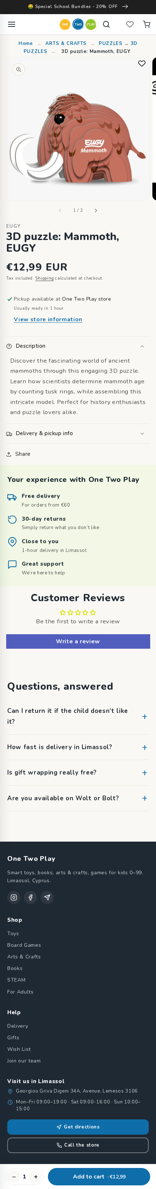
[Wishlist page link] (130, 24)
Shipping (44, 278)
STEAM (16, 980)
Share (23, 454)
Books (14, 968)
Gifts (13, 1037)
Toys (13, 933)
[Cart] (146, 24)
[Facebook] (30, 897)
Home (26, 43)
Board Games (24, 945)
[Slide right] (96, 211)
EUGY (13, 226)
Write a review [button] (78, 641)
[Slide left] (60, 211)
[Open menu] (11, 24)
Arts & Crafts (24, 956)
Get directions (81, 1127)
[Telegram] (47, 897)
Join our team (24, 1060)
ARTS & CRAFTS (66, 43)
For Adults (20, 991)
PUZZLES (111, 43)
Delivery (17, 1026)
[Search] (106, 24)
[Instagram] (13, 897)
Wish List (19, 1049)
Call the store (81, 1145)
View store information (48, 319)
